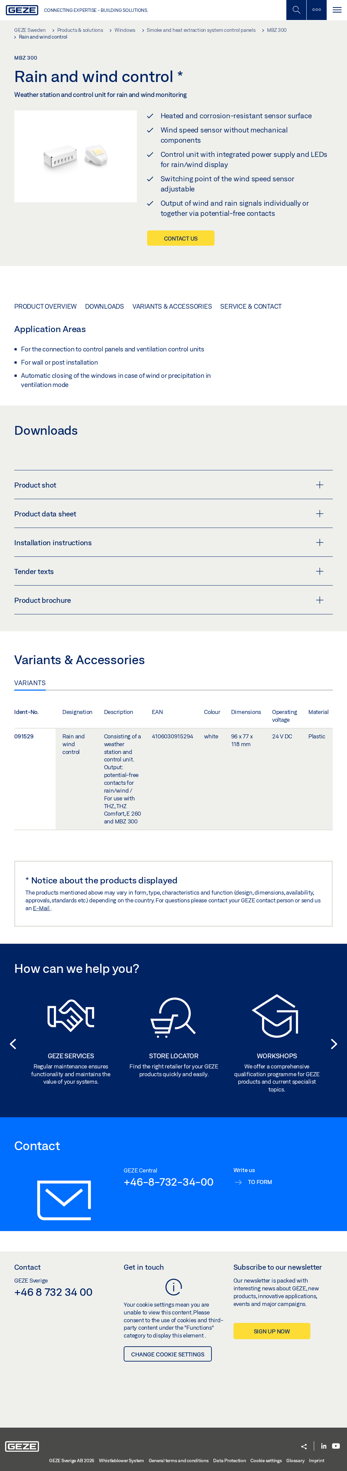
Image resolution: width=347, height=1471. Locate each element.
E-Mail (41, 908)
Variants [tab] (30, 683)
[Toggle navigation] (337, 10)
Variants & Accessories (172, 306)
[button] (11, 1044)
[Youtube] (336, 1446)
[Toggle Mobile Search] (296, 10)
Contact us (181, 238)
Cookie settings (266, 1460)
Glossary (295, 1460)
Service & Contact (251, 306)
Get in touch (144, 1267)
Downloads (104, 306)
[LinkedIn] (324, 1446)
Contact (27, 1267)
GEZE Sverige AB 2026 (71, 1460)
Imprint (316, 1460)
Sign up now (272, 1331)
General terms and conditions (179, 1460)
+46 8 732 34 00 (53, 1292)
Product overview (45, 306)
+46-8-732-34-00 (168, 1182)
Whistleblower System (121, 1460)
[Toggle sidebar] (316, 10)
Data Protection (229, 1460)
